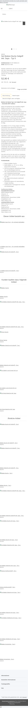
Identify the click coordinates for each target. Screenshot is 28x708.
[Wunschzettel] (7, 8)
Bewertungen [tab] (15, 95)
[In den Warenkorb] (2, 19)
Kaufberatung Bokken (7, 189)
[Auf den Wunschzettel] (24, 23)
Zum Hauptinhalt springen (7, 1)
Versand (14, 82)
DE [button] (2, 8)
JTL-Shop (17, 704)
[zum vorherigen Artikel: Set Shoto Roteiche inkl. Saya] (10, 14)
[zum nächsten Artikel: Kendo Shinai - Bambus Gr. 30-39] (7, 14)
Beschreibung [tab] (6, 95)
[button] (27, 5)
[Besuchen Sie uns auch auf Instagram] (2, 694)
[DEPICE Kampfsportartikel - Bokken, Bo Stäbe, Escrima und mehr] (10, 4)
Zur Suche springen (19, 1)
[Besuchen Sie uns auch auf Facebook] (2, 692)
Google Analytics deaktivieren (8, 701)
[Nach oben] (0, 707)
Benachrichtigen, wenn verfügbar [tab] (11, 98)
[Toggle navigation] (3, 5)
